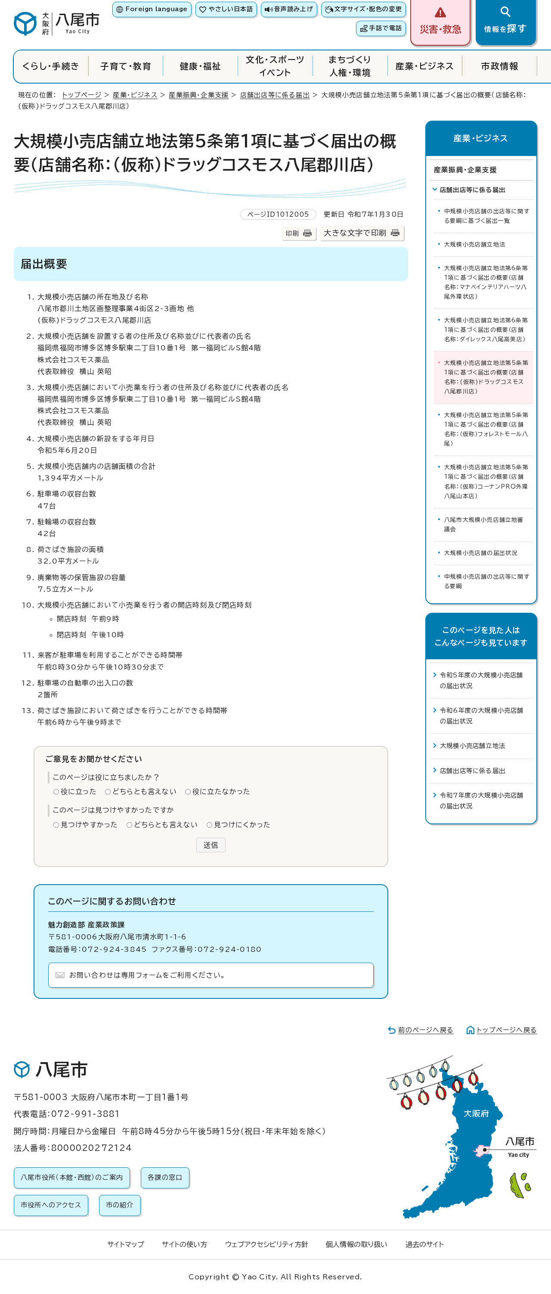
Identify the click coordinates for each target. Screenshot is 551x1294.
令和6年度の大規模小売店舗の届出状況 (482, 715)
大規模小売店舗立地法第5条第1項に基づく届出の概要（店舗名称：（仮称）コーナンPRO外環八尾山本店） (486, 482)
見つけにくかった (242, 824)
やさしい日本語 (231, 9)
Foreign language (156, 9)
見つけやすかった (89, 824)
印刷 (292, 233)
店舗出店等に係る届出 (275, 95)
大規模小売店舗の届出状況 (480, 553)
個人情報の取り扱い (356, 1244)
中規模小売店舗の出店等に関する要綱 (486, 581)
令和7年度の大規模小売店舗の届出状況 (482, 800)
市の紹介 (120, 1205)
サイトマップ (125, 1244)
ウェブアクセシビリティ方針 (266, 1244)
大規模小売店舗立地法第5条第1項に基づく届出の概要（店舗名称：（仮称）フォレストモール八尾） (486, 429)
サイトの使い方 (184, 1244)
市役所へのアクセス (51, 1205)
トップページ (82, 95)
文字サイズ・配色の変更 (368, 9)
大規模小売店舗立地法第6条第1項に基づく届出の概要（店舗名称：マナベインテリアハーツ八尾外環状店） (486, 282)
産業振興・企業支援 (199, 95)
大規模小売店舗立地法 (474, 244)
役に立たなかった (221, 791)
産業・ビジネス (425, 66)
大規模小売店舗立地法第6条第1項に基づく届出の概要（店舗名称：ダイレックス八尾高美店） (486, 330)
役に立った (79, 791)
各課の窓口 (165, 1177)
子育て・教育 (126, 66)
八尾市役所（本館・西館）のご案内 (72, 1177)
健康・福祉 (201, 66)
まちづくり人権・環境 (349, 66)
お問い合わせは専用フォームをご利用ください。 (147, 975)
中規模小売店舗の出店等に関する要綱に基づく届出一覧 (486, 216)
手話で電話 (385, 28)
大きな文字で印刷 (355, 233)
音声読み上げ (293, 9)
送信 (211, 845)
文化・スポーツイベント (275, 66)
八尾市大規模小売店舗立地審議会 (484, 524)
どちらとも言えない (144, 791)
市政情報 (499, 66)
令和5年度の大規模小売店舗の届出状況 (481, 680)
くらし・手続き (51, 66)
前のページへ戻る (426, 1030)
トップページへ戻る (507, 1030)
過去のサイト (425, 1244)
